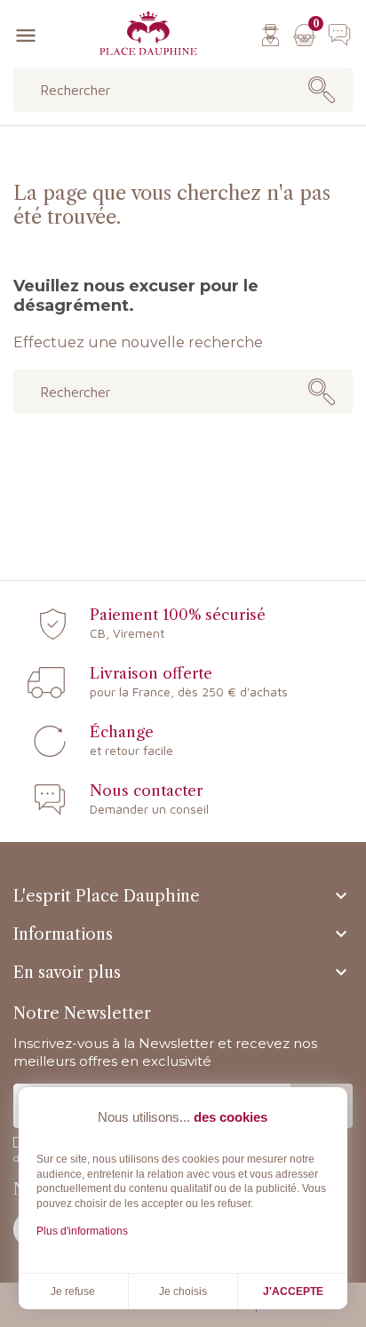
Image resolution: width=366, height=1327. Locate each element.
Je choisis (183, 1291)
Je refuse (73, 1291)
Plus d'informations (82, 1231)
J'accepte (293, 1291)
